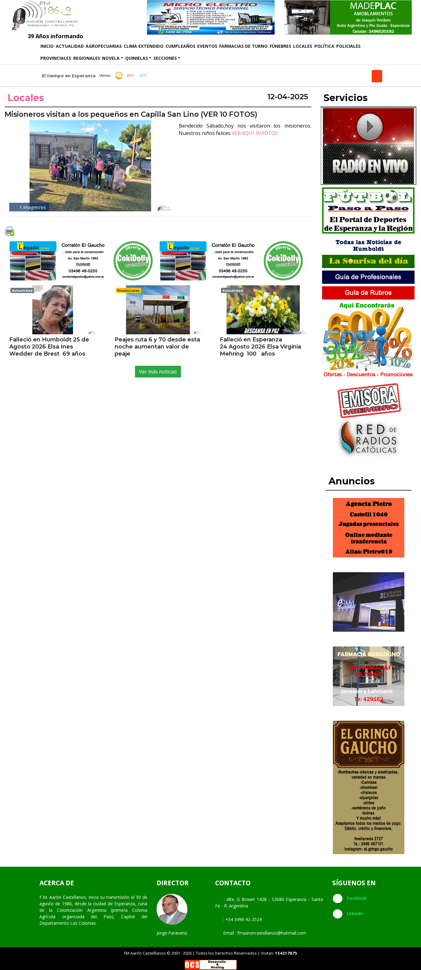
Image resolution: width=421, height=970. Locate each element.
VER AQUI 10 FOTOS (255, 133)
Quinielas (136, 58)
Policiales (348, 46)
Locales (302, 46)
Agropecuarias (104, 46)
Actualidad (70, 46)
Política (324, 46)
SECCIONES (165, 58)
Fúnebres (280, 46)
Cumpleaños (180, 46)
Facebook (355, 898)
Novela (111, 58)
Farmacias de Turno (243, 46)
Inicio (47, 46)
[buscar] (377, 76)
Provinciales (55, 58)
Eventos (207, 46)
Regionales (86, 58)
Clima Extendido (143, 46)
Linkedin (354, 913)
